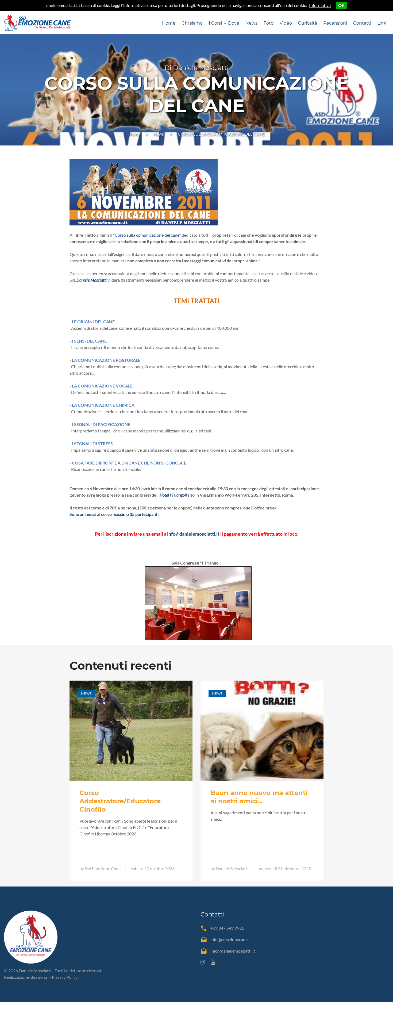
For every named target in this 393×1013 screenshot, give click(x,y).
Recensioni (335, 23)
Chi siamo (192, 23)
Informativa (320, 5)
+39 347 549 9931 (227, 927)
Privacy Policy (65, 977)
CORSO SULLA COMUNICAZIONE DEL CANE (221, 133)
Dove (233, 23)
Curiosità (307, 23)
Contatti (362, 23)
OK (341, 5)
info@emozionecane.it (230, 939)
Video (286, 23)
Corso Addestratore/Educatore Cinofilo (120, 801)
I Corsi (215, 23)
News (251, 23)
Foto (268, 23)
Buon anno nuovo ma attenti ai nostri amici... (258, 797)
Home (168, 23)
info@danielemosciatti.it (232, 950)
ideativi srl (39, 977)
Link (381, 23)
